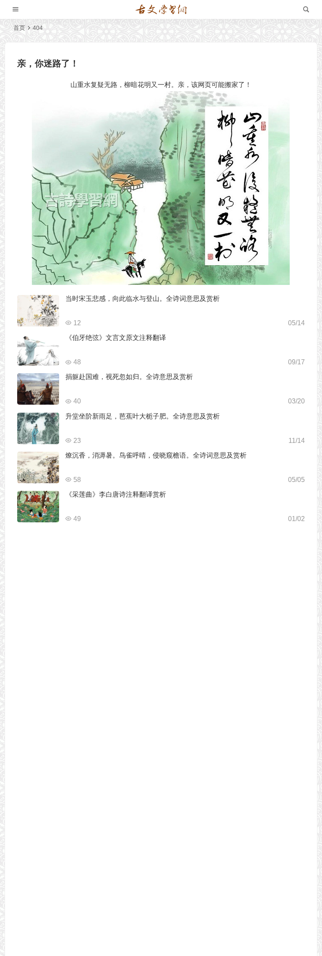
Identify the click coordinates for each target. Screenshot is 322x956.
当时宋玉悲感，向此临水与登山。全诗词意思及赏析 (142, 298)
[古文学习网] (161, 9)
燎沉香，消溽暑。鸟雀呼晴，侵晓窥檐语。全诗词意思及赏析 (156, 455)
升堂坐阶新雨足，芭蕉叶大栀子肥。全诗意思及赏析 (142, 416)
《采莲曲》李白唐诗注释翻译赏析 (115, 494)
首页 (19, 27)
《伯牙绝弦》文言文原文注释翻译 (115, 337)
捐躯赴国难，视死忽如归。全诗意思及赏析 (129, 376)
